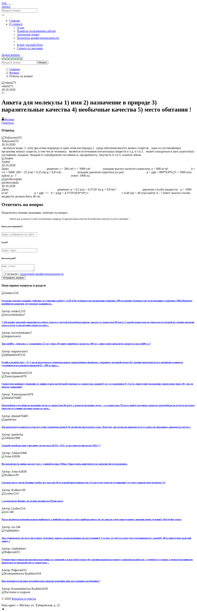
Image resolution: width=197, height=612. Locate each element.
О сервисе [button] (16, 24)
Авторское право (28, 34)
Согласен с (34, 274)
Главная (14, 20)
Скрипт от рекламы (30, 48)
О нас (20, 27)
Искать (43, 62)
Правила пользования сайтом (36, 31)
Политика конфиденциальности (38, 38)
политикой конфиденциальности (42, 274)
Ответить (8, 122)
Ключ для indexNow (30, 44)
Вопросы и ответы (24, 598)
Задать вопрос (11, 54)
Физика (14, 72)
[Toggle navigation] (3, 15)
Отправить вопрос (13, 277)
